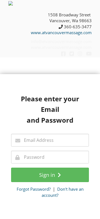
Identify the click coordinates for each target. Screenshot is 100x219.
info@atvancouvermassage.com (61, 41)
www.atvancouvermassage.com (61, 32)
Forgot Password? (34, 189)
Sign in (48, 175)
